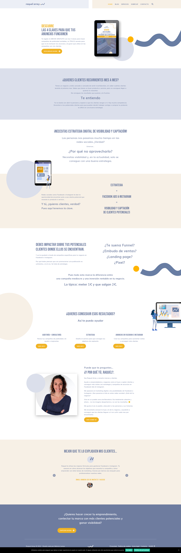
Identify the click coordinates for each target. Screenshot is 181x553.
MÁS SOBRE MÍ (91, 420)
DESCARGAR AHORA (50, 51)
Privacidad (113, 546)
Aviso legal (135, 546)
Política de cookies (124, 546)
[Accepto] (179, 550)
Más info (41, 346)
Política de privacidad (142, 550)
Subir (151, 546)
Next (126, 475)
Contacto (144, 546)
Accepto (129, 550)
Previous (54, 475)
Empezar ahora (65, 530)
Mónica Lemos (59, 546)
